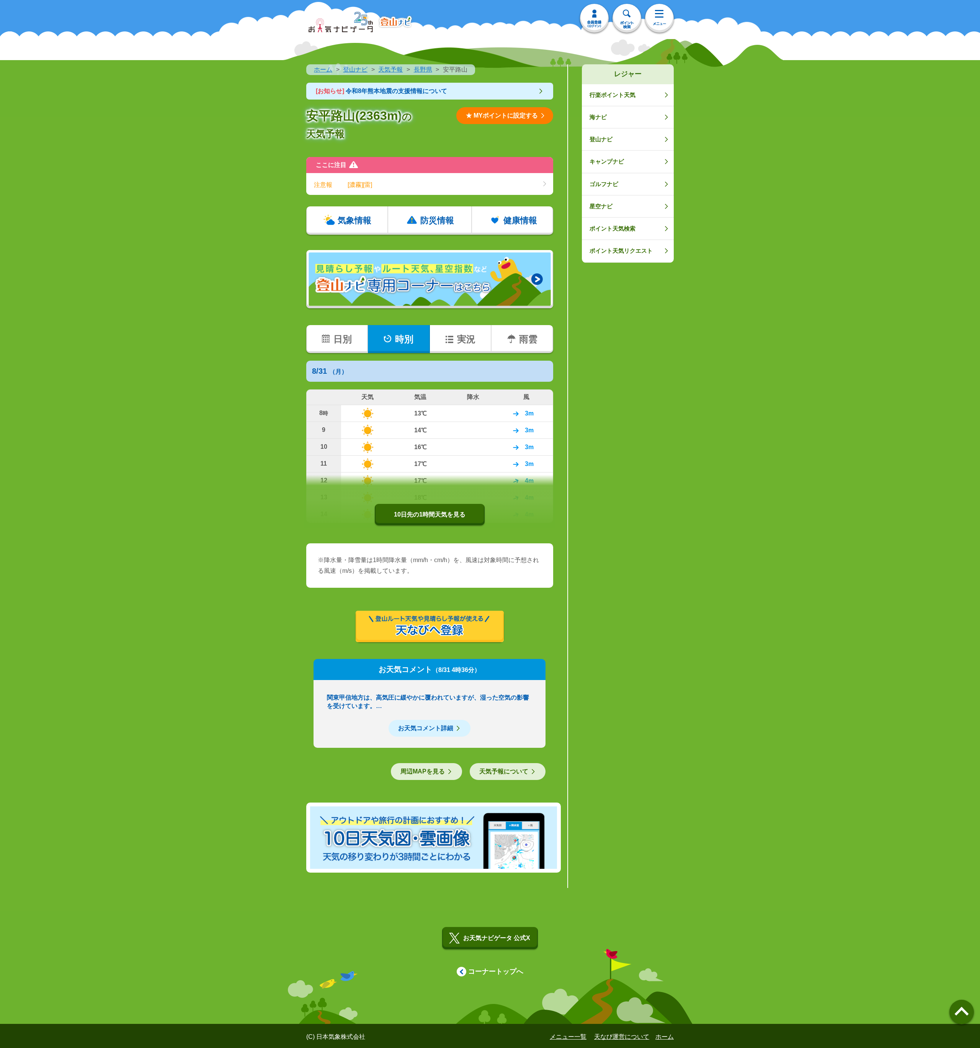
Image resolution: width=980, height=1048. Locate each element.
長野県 (423, 69)
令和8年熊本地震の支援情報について (381, 91)
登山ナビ (355, 69)
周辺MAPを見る (422, 771)
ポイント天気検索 (612, 228)
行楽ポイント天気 (612, 95)
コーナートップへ (495, 971)
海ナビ (598, 117)
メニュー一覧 (568, 1036)
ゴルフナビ (604, 184)
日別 (342, 339)
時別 (404, 339)
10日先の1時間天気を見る (430, 514)
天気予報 (390, 69)
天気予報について (503, 771)
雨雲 (528, 339)
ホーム (323, 69)
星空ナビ (601, 206)
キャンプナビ (607, 161)
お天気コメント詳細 (425, 728)
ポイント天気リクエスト (621, 250)
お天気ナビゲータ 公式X (496, 938)
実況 (466, 339)
